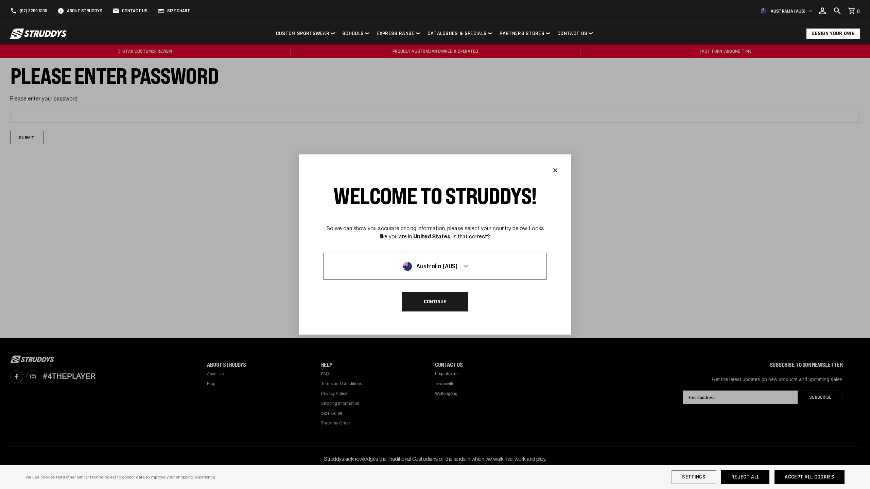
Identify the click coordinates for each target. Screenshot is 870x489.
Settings (694, 477)
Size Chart (178, 11)
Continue (435, 301)
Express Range (395, 33)
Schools (353, 33)
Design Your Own (833, 33)
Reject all (745, 477)
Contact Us (134, 11)
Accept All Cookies (809, 477)
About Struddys (84, 11)
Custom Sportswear (302, 33)
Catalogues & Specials (457, 33)
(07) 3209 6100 (33, 11)
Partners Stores (522, 33)
